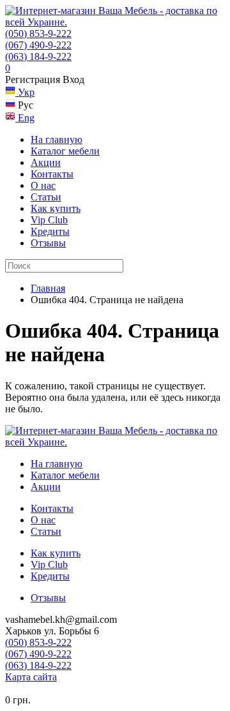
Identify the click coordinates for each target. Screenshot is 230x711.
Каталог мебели (65, 151)
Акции (46, 162)
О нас (43, 185)
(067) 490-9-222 (38, 45)
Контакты (52, 173)
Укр (24, 92)
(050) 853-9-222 (38, 33)
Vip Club (49, 219)
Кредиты (50, 231)
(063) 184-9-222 (38, 56)
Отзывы (48, 242)
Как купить (55, 208)
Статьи (46, 196)
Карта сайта (31, 676)
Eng (24, 117)
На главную (56, 139)
